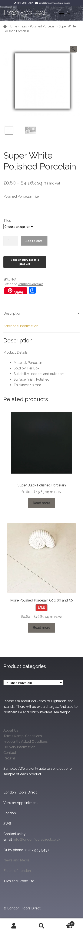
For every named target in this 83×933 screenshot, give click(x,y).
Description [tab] (12, 313)
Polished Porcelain (43, 26)
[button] (73, 49)
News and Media (16, 860)
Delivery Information (19, 747)
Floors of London (17, 871)
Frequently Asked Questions (25, 742)
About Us (10, 730)
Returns (9, 758)
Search (41, 925)
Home (13, 26)
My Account (14, 925)
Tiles (23, 26)
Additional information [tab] (20, 326)
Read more (41, 503)
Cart (64, 922)
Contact (9, 753)
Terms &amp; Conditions (22, 736)
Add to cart (34, 240)
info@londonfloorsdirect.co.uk (54, 3)
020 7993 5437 (25, 3)
